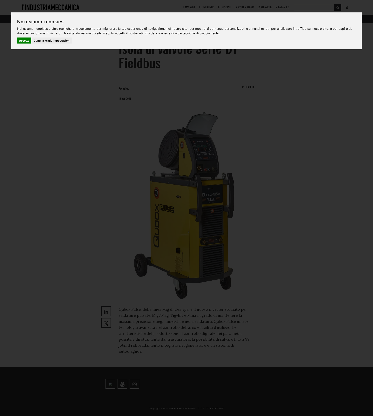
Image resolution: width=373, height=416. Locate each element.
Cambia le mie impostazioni (52, 40)
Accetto (24, 40)
